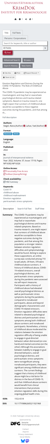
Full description (10, 117)
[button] (21, 19)
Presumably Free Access (16, 171)
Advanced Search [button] (12, 60)
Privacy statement (25, 434)
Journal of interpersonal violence (18, 157)
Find (8, 52)
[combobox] (25, 43)
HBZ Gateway (11, 182)
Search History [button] (10, 65)
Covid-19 (7, 189)
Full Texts (16, 32)
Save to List (9, 77)
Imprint (26, 432)
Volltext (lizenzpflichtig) (16, 174)
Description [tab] (8, 208)
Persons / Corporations (15, 38)
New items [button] (26, 65)
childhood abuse (11, 192)
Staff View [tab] (39, 208)
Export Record (31, 73)
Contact (25, 429)
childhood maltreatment (14, 195)
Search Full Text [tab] (24, 208)
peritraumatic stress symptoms (17, 201)
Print (18, 73)
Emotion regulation (12, 198)
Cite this (7, 73)
